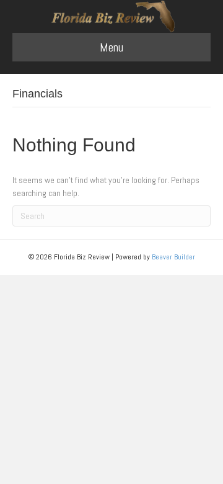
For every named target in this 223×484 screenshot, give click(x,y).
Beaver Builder (173, 257)
